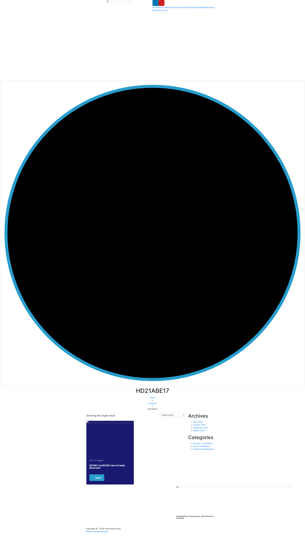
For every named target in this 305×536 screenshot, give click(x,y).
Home (155, 7)
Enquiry (98, 477)
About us (162, 7)
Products (181, 7)
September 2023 (200, 427)
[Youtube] (161, 3)
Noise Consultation (201, 446)
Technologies (191, 7)
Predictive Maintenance (203, 449)
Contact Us (163, 10)
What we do (171, 7)
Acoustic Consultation (203, 443)
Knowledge (202, 7)
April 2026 (198, 422)
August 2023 (199, 430)
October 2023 (199, 425)
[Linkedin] (155, 3)
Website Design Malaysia (97, 531)
